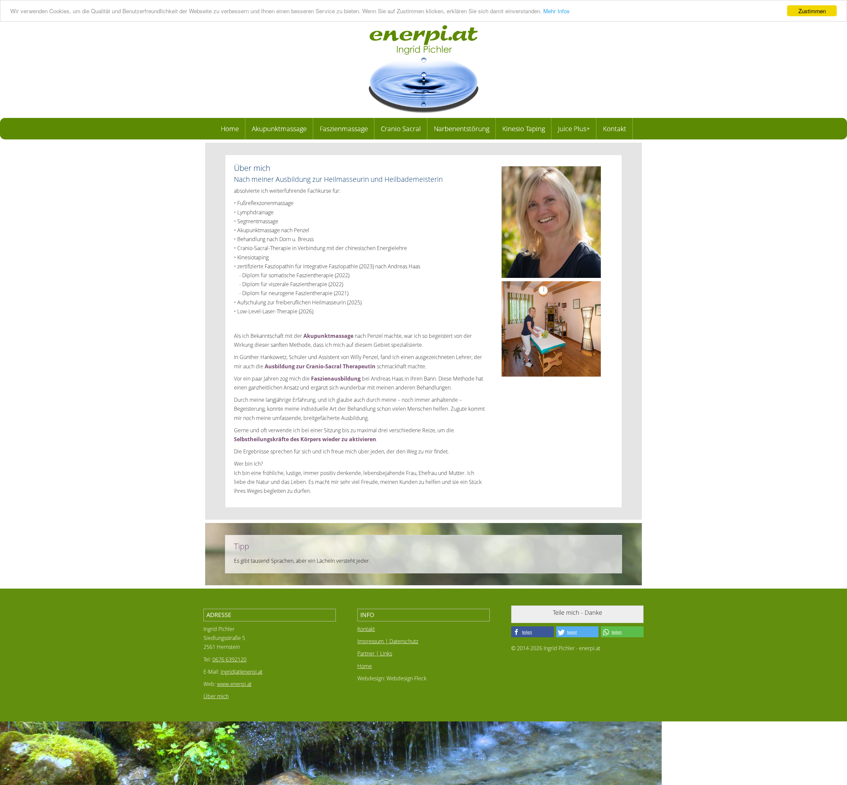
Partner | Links (374, 653)
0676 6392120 (229, 659)
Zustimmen (812, 11)
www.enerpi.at (234, 684)
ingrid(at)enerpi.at (241, 671)
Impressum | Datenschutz (387, 641)
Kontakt (366, 629)
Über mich (216, 696)
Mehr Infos (556, 11)
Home (364, 666)
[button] (532, 631)
